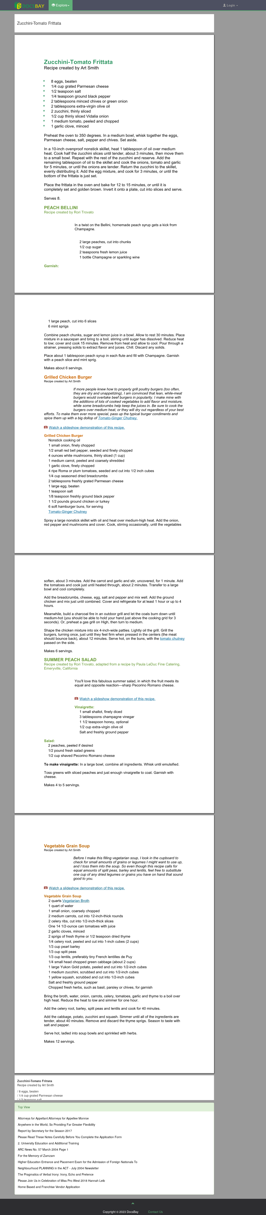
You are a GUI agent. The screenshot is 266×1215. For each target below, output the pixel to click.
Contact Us (155, 1212)
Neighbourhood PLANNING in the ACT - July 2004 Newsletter (58, 1168)
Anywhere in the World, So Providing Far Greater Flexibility (56, 1124)
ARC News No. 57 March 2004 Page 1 (43, 1149)
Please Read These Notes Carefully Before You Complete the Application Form (70, 1137)
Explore (61, 5)
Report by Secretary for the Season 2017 (45, 1131)
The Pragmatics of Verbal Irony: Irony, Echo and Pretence (56, 1174)
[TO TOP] (133, 1203)
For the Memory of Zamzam (36, 1156)
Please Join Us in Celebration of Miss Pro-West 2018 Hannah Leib (61, 1180)
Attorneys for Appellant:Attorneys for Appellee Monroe (53, 1118)
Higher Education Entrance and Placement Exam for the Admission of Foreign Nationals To (77, 1162)
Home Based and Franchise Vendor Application (49, 1187)
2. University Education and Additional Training (48, 1143)
